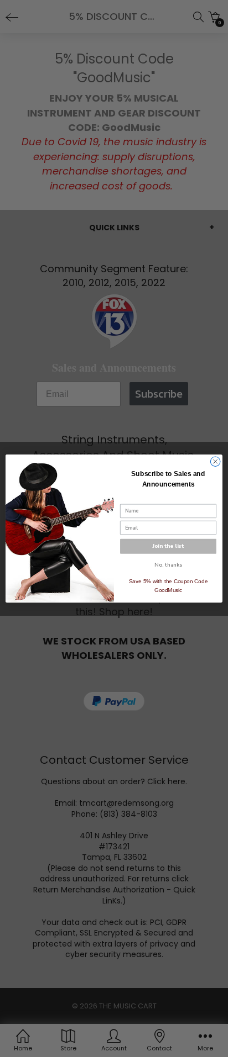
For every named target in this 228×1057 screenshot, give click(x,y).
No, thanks (168, 565)
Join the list (168, 546)
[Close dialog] (215, 462)
